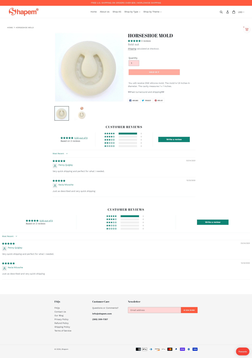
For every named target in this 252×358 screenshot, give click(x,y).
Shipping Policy (62, 327)
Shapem (65, 349)
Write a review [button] (174, 139)
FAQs (57, 308)
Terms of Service (62, 330)
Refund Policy (61, 323)
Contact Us (60, 311)
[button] (134, 41)
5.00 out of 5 (80, 138)
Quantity (133, 58)
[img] (59, 161)
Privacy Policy (61, 319)
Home (10, 28)
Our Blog (58, 315)
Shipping (132, 49)
